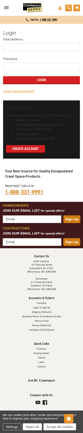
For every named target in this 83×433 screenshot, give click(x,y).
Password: (10, 59)
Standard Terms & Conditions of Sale (41, 316)
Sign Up (71, 219)
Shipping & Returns (42, 312)
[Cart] (76, 8)
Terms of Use (41, 321)
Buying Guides (41, 353)
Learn (42, 362)
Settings (12, 427)
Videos (41, 357)
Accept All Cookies (60, 427)
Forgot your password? (18, 91)
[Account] (60, 8)
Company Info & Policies (41, 330)
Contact (41, 366)
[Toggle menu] (6, 8)
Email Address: (13, 39)
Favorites (42, 303)
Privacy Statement (41, 325)
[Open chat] (68, 418)
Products (41, 348)
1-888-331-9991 (24, 192)
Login (36, 307)
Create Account (25, 149)
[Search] (68, 8)
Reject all (32, 427)
